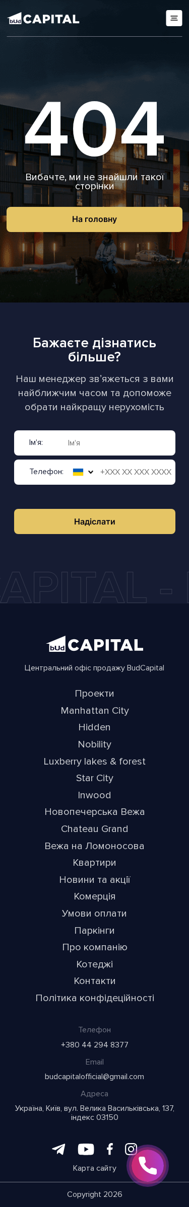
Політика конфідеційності (94, 998)
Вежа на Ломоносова (94, 846)
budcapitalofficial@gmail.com (94, 1077)
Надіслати (94, 521)
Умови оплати (94, 914)
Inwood (94, 795)
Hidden (94, 727)
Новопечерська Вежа (94, 812)
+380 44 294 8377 (95, 1045)
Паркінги (94, 931)
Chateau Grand (95, 829)
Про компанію (95, 947)
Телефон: (46, 472)
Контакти (95, 981)
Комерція (95, 896)
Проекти (94, 694)
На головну (94, 219)
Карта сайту (94, 1168)
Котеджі (94, 964)
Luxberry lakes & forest (94, 762)
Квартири (94, 863)
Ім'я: (36, 442)
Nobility (94, 744)
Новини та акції (94, 880)
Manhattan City (94, 711)
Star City (94, 778)
